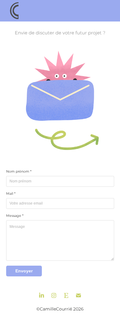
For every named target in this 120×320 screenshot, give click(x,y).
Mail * (10, 194)
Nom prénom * (18, 172)
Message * (14, 216)
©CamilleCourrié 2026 (60, 309)
